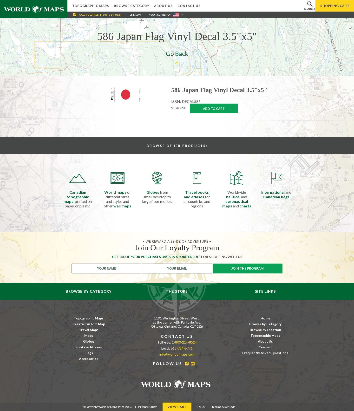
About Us (163, 6)
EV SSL (201, 407)
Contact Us (189, 6)
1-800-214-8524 (111, 14)
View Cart (177, 407)
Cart (334, 6)
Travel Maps (88, 330)
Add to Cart (214, 109)
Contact (265, 347)
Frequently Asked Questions (265, 353)
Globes (88, 341)
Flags (89, 353)
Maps (88, 335)
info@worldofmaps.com (177, 354)
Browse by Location (265, 330)
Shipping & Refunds (223, 407)
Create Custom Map (88, 324)
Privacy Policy (147, 407)
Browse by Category (265, 324)
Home (265, 318)
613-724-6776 (181, 348)
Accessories (88, 359)
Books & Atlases (88, 347)
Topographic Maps (90, 6)
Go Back (177, 53)
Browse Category (131, 6)
